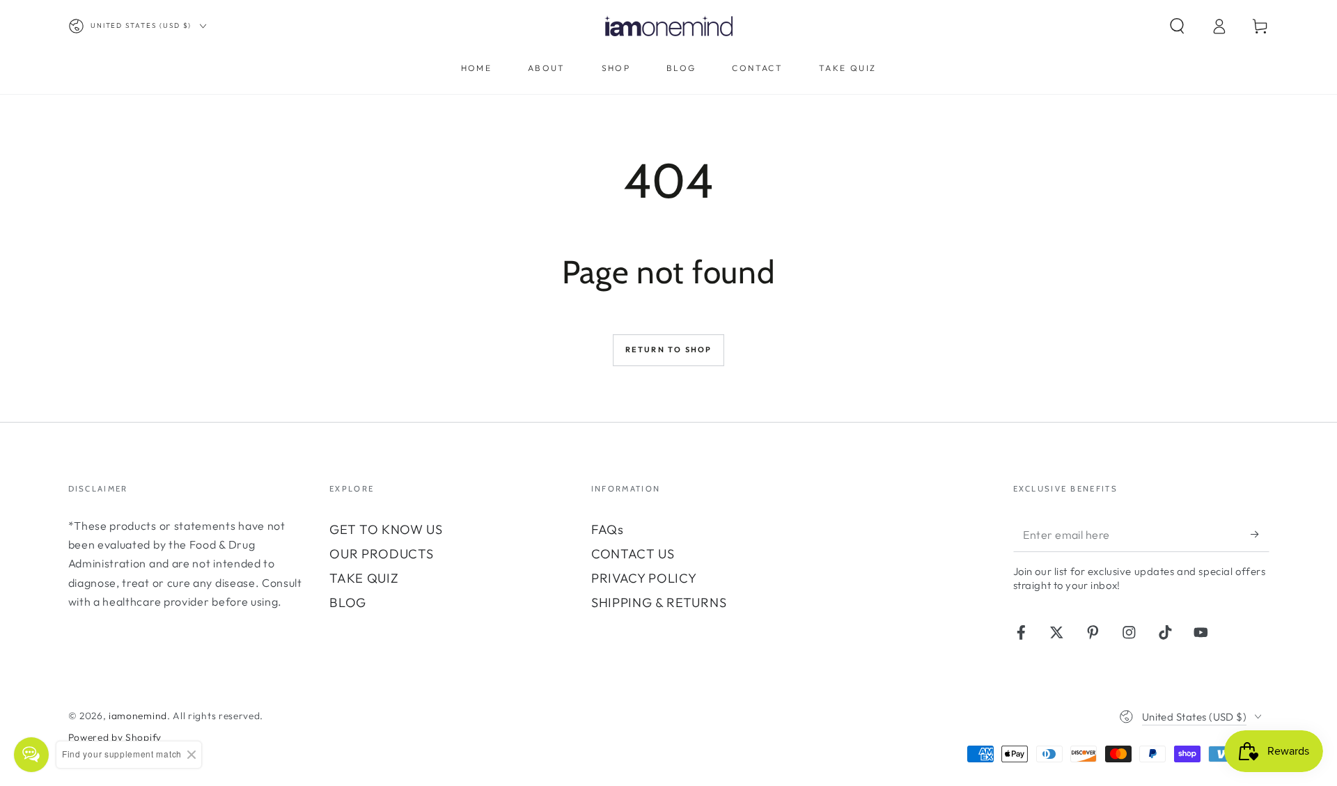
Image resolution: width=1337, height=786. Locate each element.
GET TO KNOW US (386, 529)
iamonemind (138, 715)
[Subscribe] (1260, 534)
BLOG (347, 603)
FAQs (607, 529)
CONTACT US (633, 554)
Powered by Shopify (115, 737)
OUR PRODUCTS (383, 554)
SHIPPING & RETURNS (658, 603)
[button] (1177, 26)
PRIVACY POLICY (644, 578)
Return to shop (668, 349)
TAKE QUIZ (363, 578)
